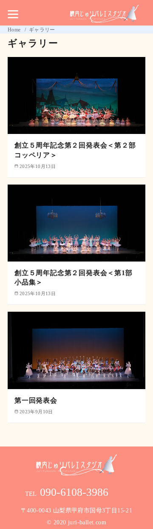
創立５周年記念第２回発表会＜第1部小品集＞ (73, 277)
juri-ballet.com (87, 522)
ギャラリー (42, 30)
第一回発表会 (35, 400)
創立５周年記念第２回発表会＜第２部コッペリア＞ (75, 150)
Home (15, 30)
